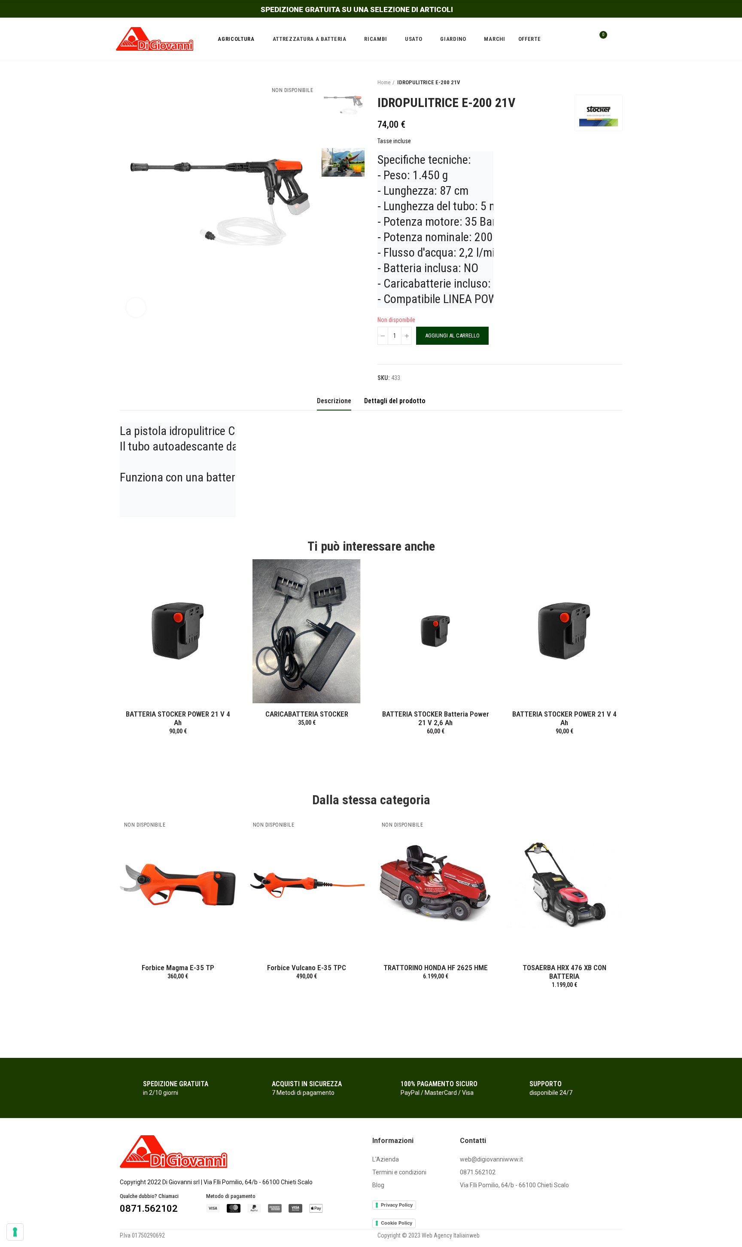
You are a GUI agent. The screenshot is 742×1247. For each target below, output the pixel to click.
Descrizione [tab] (334, 401)
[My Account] (618, 39)
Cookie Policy (396, 1223)
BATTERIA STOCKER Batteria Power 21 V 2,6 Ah (435, 718)
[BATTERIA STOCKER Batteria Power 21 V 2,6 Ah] (435, 631)
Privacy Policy (397, 1205)
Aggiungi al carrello (452, 335)
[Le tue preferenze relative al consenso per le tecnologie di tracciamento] (15, 1232)
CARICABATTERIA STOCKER (306, 714)
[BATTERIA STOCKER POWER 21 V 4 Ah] (178, 631)
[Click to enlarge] (136, 307)
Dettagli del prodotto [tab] (395, 401)
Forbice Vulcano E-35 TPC (306, 967)
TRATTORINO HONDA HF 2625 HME (435, 967)
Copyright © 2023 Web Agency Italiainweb (428, 1235)
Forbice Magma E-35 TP (178, 967)
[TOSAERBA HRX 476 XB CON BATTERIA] (564, 885)
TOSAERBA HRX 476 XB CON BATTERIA (564, 971)
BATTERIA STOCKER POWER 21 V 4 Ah (178, 718)
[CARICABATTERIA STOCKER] (307, 631)
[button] (96, 920)
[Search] (582, 39)
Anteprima (214, 574)
